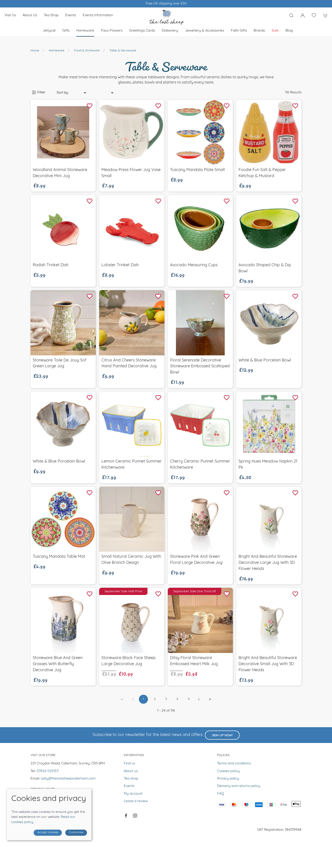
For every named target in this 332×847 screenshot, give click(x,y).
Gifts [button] (66, 30)
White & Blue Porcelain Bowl (264, 360)
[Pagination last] (210, 699)
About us (30, 15)
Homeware (56, 50)
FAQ (220, 794)
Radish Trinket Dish (50, 265)
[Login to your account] (302, 15)
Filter (40, 92)
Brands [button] (259, 30)
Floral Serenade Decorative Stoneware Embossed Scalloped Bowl (200, 367)
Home (34, 50)
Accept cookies (47, 832)
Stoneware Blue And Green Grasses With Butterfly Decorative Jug (58, 664)
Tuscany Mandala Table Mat (59, 557)
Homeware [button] (85, 30)
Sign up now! (222, 735)
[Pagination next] (198, 699)
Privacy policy (228, 778)
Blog (289, 30)
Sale (275, 30)
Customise (76, 832)
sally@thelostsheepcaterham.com (68, 778)
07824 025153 (47, 771)
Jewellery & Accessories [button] (204, 30)
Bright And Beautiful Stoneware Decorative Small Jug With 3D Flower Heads (267, 664)
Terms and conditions (234, 763)
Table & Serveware (122, 50)
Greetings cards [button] (142, 30)
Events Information (98, 15)
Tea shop (51, 15)
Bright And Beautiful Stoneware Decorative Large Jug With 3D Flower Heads (267, 563)
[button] (291, 15)
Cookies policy (228, 771)
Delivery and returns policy (238, 786)
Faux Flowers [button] (111, 30)
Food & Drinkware (87, 50)
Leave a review (136, 801)
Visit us (10, 15)
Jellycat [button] (49, 30)
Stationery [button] (170, 30)
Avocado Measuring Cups (193, 265)
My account (133, 794)
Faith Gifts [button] (239, 30)
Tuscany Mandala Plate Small (197, 170)
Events (70, 15)
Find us (129, 763)
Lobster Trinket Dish (120, 265)
